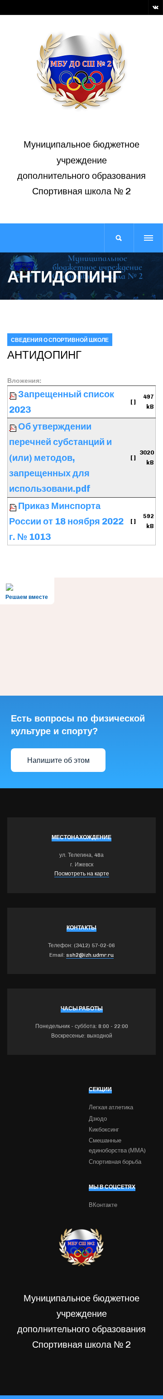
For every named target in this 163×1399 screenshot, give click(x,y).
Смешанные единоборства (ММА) (117, 1145)
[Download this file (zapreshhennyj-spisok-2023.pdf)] (13, 394)
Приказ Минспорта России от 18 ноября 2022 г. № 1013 (66, 521)
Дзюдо (98, 1118)
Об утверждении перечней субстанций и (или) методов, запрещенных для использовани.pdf (60, 457)
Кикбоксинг (104, 1129)
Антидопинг (44, 354)
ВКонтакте (103, 1204)
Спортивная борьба (115, 1161)
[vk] (155, 7)
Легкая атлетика (111, 1107)
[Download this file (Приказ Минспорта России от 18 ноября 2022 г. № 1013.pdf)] (13, 505)
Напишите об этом (58, 760)
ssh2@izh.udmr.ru (90, 955)
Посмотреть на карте (81, 873)
